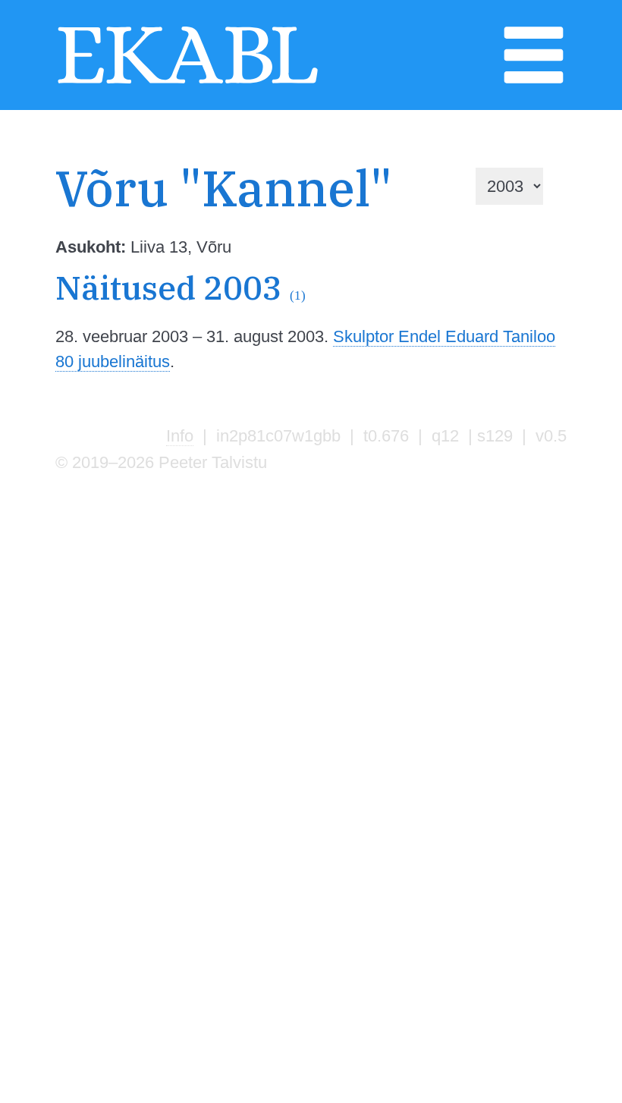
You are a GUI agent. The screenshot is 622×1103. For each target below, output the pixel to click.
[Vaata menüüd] (534, 82)
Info (179, 435)
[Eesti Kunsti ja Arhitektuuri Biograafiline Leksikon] (187, 82)
